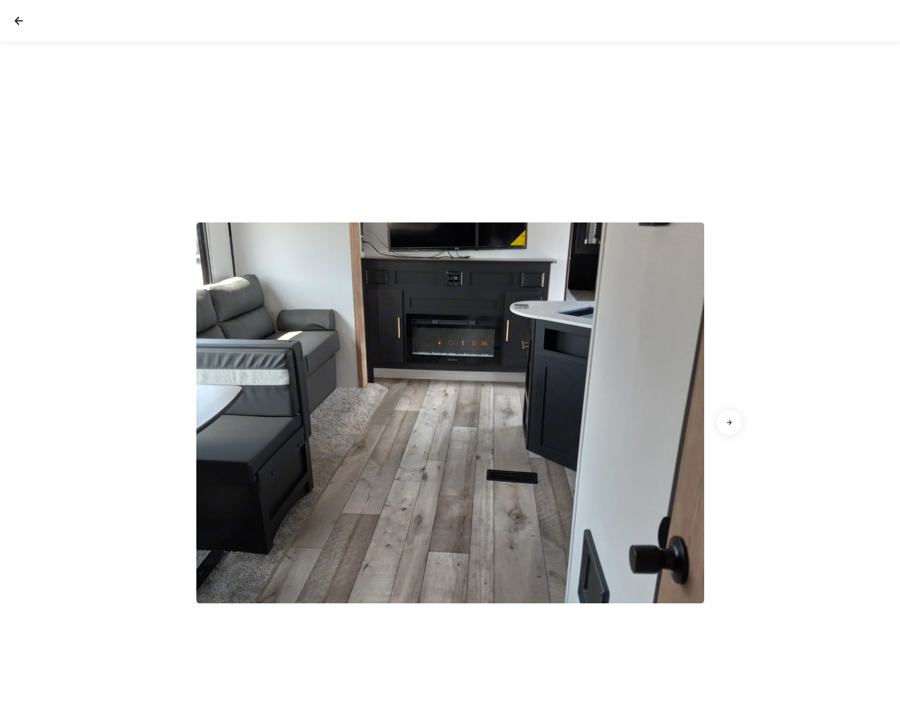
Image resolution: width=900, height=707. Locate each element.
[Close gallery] (18, 20)
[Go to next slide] (729, 422)
